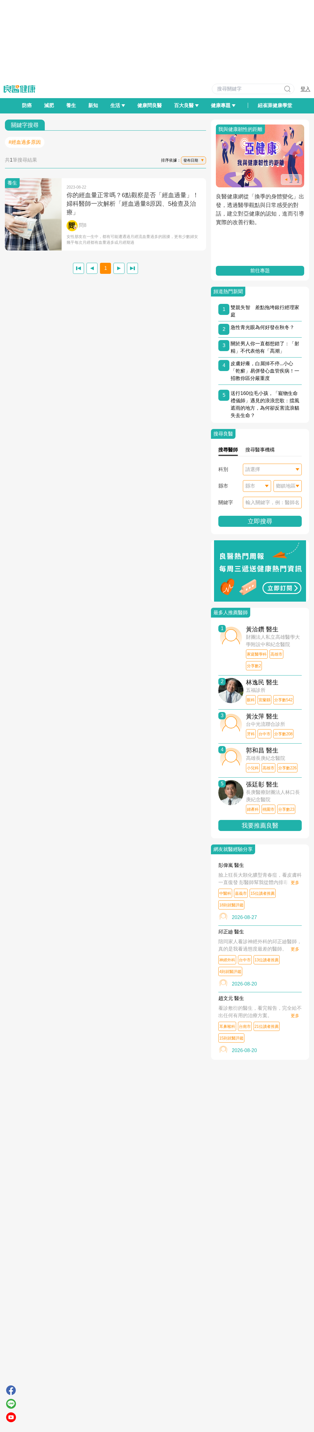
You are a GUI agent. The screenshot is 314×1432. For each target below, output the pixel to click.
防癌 (27, 105)
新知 (93, 105)
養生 (71, 105)
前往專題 (260, 270)
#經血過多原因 (25, 142)
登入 (305, 88)
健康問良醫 (149, 105)
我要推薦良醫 (260, 825)
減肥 (49, 105)
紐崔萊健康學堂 (275, 105)
